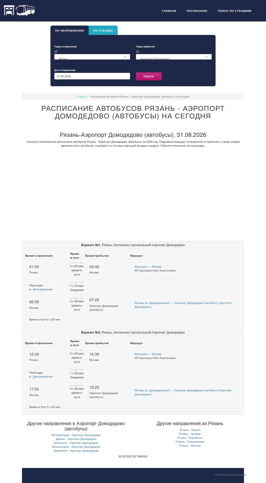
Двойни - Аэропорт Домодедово (76, 439)
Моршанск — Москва (148, 266)
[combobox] (92, 57)
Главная (169, 11)
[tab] (69, 30)
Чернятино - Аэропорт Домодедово (76, 450)
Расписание (197, 11)
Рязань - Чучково (190, 434)
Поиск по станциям (235, 11)
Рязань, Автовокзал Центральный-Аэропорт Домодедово (133, 245)
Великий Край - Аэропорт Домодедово (76, 435)
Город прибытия (145, 46)
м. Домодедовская (41, 289)
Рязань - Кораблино (190, 437)
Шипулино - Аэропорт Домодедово (76, 443)
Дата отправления (65, 70)
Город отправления (65, 46)
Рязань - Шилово (190, 445)
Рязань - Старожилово (190, 441)
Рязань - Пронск (190, 430)
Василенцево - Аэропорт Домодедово (76, 446)
